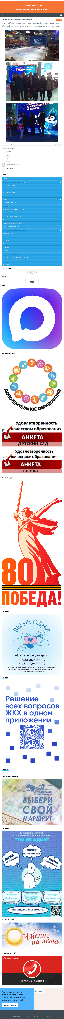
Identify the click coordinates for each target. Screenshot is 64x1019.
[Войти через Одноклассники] (7, 161)
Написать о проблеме (10, 1005)
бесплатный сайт (46, 1016)
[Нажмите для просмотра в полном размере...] (32, 45)
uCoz (52, 1016)
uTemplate (33, 1016)
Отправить (10, 168)
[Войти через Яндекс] (7, 158)
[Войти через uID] (7, 153)
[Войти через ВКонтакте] (7, 156)
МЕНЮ (3, 15)
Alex (17, 144)
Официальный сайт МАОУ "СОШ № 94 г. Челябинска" (32, 5)
